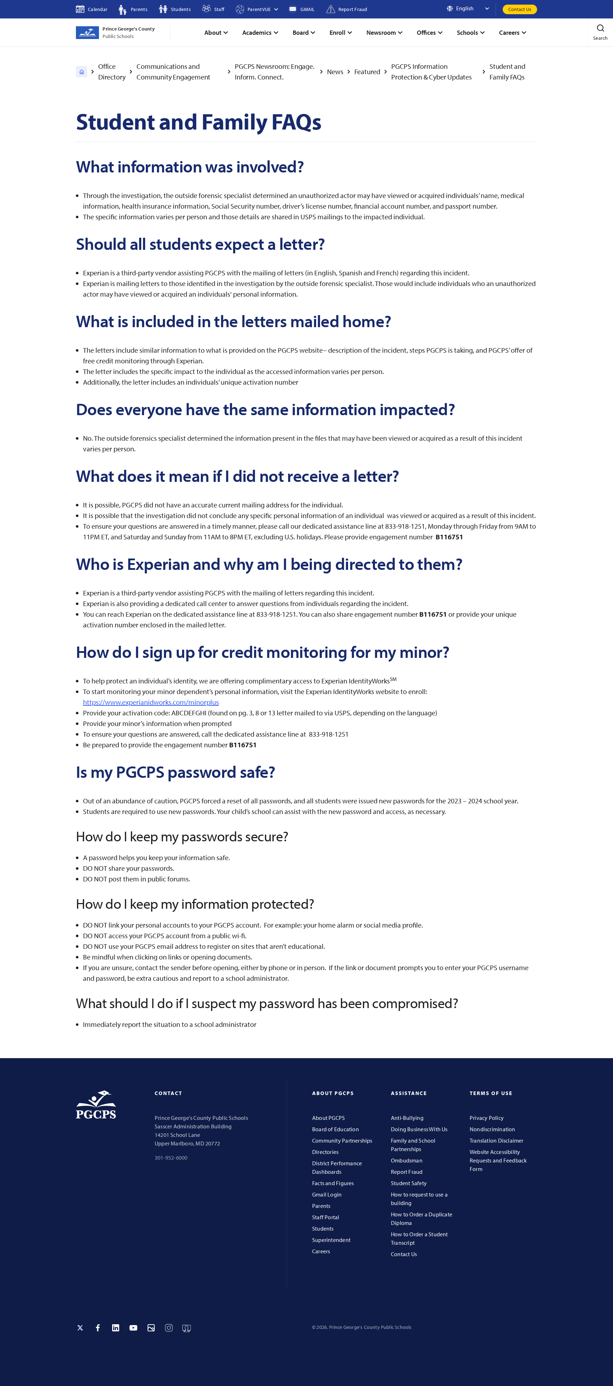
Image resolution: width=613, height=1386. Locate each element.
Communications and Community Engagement (173, 71)
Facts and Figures (333, 1183)
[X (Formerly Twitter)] (80, 1328)
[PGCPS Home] (81, 71)
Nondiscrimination (492, 1129)
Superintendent (331, 1239)
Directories (325, 1151)
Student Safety (409, 1183)
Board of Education (335, 1129)
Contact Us (519, 9)
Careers (321, 1251)
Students (323, 1228)
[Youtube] (133, 1328)
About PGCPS (328, 1117)
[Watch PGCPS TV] (186, 1328)
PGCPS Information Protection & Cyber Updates (431, 71)
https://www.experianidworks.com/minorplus (151, 702)
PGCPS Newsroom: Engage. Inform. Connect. (274, 71)
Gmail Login (327, 1194)
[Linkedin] (115, 1328)
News (335, 71)
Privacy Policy (487, 1117)
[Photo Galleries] (151, 1328)
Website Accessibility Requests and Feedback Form (498, 1160)
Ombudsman (407, 1160)
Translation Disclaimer (497, 1140)
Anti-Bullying (407, 1117)
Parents (321, 1205)
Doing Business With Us (419, 1129)
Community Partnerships (342, 1140)
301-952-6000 (171, 1157)
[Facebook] (98, 1328)
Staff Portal (325, 1217)
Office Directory (112, 71)
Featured (367, 71)
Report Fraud (407, 1171)
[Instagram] (169, 1328)
